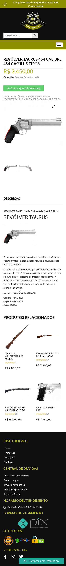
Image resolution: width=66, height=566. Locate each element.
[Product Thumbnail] (53, 107)
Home (7, 448)
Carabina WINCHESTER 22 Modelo (14, 356)
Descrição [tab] (11, 198)
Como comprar (11, 480)
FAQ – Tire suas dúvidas (16, 475)
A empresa (9, 452)
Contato (8, 461)
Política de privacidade (15, 489)
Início (6, 96)
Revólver (19, 96)
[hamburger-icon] (59, 44)
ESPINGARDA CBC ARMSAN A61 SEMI (15, 409)
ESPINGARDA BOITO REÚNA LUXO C (47, 355)
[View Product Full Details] (17, 348)
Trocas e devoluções (14, 484)
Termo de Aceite (12, 493)
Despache (9, 457)
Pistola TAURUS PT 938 (46, 409)
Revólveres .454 (37, 96)
